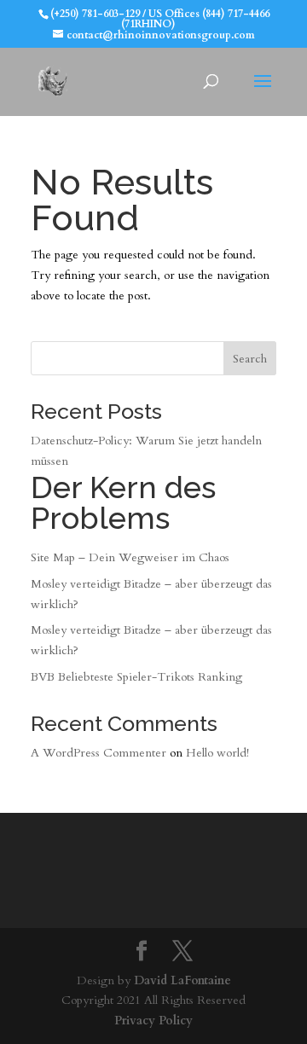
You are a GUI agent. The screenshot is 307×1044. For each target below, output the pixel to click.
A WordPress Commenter (98, 753)
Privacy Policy (153, 1020)
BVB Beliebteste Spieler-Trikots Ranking (136, 677)
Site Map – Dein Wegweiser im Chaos (130, 557)
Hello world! (217, 753)
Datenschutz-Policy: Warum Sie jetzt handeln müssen (146, 484)
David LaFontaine (182, 980)
